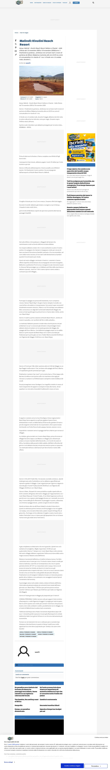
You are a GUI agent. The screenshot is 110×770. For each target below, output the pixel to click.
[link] (16, 54)
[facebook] (16, 40)
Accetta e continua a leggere (72, 765)
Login (76, 2)
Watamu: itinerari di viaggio (28, 636)
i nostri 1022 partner (13, 744)
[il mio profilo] (70, 2)
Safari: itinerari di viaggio (46, 634)
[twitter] (16, 44)
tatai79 (28, 63)
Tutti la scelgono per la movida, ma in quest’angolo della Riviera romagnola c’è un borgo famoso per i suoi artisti (81, 184)
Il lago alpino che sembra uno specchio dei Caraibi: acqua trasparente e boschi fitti (78, 171)
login (22, 677)
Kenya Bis (18, 705)
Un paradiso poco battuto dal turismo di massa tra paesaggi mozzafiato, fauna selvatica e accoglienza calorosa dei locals (26, 691)
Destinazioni (37, 2)
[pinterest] (16, 47)
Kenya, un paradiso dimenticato (22, 710)
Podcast (65, 2)
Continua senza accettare (101, 737)
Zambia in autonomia (48, 699)
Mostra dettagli (8, 762)
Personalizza (95, 766)
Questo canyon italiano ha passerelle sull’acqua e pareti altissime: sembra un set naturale (80, 209)
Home (16, 32)
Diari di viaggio (47, 2)
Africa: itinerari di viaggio (27, 632)
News (31, 2)
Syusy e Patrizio (57, 2)
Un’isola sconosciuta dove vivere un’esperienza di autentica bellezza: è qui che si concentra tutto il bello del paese (51, 691)
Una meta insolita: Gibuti (49, 705)
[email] (16, 51)
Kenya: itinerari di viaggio (45, 632)
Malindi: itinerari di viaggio (28, 634)
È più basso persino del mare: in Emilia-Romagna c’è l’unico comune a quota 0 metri (79, 197)
